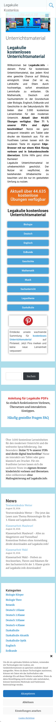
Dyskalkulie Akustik (17, 635)
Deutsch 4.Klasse (15, 625)
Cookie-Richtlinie (27, 718)
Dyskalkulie (12, 630)
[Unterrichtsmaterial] (28, 31)
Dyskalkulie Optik (16, 640)
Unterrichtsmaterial (25, 38)
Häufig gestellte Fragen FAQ (28, 418)
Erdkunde (11, 650)
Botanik (10, 604)
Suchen (31, 376)
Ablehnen (28, 702)
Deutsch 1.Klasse (15, 610)
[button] (51, 656)
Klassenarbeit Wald (17, 549)
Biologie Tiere (14, 599)
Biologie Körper (15, 594)
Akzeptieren (28, 693)
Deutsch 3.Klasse (15, 620)
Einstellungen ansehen (28, 710)
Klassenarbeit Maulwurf (19, 525)
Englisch (11, 645)
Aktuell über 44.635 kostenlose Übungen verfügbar (28, 195)
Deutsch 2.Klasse (15, 615)
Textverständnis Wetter (19, 505)
